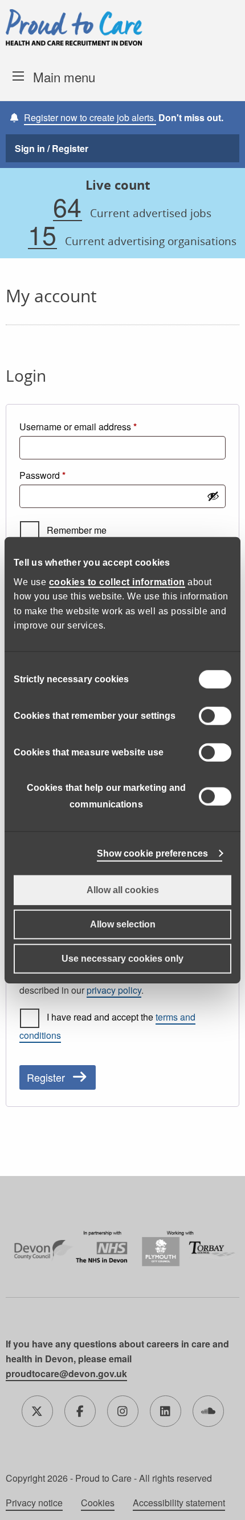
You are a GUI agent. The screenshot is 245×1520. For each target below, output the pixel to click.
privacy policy (114, 990)
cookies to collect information (117, 581)
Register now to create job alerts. (90, 117)
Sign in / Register (51, 148)
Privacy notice (34, 1503)
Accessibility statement (179, 1503)
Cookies (98, 1503)
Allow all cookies (123, 889)
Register (46, 1077)
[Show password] (213, 496)
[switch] (215, 716)
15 (42, 235)
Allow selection (123, 924)
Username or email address (96, 426)
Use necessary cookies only (122, 958)
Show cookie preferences (152, 853)
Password (61, 475)
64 (67, 207)
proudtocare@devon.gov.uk (66, 1373)
